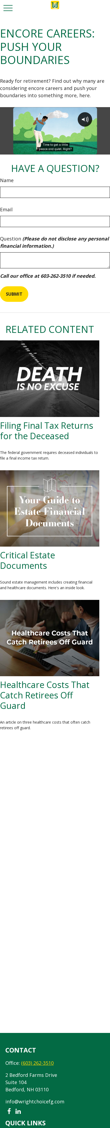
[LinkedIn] (18, 1111)
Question (54, 242)
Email (6, 209)
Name (7, 180)
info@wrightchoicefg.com (34, 1101)
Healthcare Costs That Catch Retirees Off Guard (44, 695)
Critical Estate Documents (27, 560)
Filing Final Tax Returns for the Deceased (46, 430)
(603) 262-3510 (37, 1063)
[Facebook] (9, 1111)
